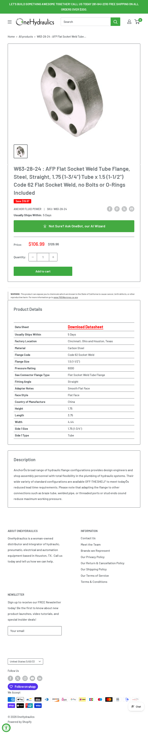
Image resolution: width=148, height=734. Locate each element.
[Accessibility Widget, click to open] (6, 727)
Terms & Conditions (94, 581)
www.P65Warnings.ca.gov (66, 297)
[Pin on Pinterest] (117, 209)
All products (26, 36)
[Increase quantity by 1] (53, 257)
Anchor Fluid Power (27, 209)
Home (11, 36)
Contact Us (88, 538)
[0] (137, 21)
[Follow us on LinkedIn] (39, 678)
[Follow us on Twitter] (17, 678)
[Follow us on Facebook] (10, 678)
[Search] (115, 21)
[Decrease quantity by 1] (33, 257)
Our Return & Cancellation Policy (102, 563)
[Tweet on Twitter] (124, 209)
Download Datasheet (85, 326)
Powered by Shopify (20, 721)
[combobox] (86, 21)
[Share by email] (131, 209)
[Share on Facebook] (109, 209)
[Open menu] (10, 21)
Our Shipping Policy (94, 569)
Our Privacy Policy (93, 557)
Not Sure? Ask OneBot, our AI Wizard (77, 226)
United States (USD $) (22, 661)
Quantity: (20, 257)
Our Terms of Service (95, 575)
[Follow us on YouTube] (32, 678)
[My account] (129, 22)
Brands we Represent (95, 550)
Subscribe (20, 642)
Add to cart (42, 271)
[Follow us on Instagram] (25, 678)
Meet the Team (91, 544)
